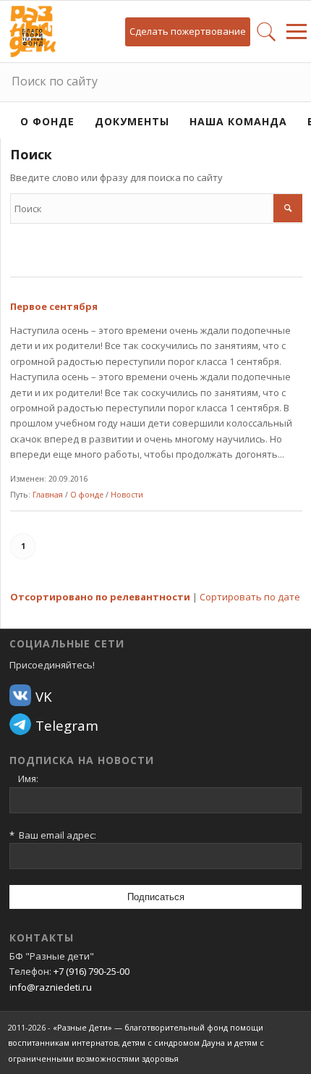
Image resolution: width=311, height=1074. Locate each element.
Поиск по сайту (55, 81)
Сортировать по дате (250, 596)
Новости (127, 495)
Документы (132, 121)
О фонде (47, 121)
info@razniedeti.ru (50, 987)
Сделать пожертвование (187, 31)
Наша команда (238, 121)
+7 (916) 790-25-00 (91, 971)
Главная (48, 495)
